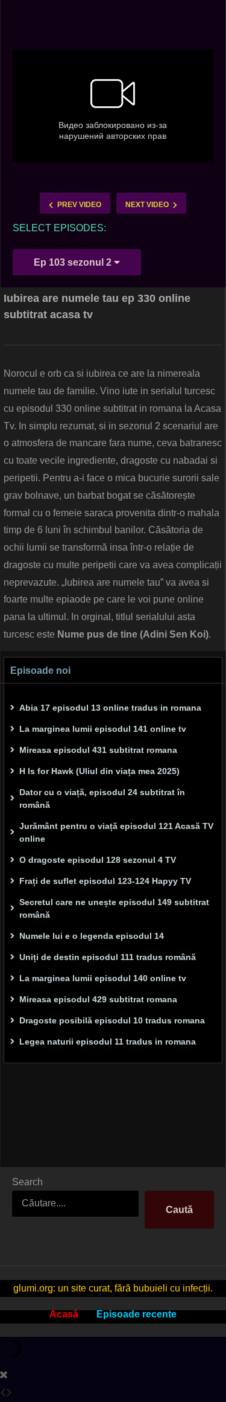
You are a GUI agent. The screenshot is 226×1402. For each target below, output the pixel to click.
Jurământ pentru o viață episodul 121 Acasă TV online (116, 832)
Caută (179, 1210)
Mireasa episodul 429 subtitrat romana (98, 999)
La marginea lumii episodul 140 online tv (102, 978)
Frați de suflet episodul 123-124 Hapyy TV (105, 881)
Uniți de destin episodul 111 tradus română (107, 957)
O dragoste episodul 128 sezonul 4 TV (97, 860)
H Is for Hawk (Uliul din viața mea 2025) (99, 771)
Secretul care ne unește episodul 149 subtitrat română (114, 908)
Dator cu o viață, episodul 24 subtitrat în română (102, 798)
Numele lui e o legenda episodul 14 (91, 936)
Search (27, 1182)
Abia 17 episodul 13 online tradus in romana (110, 707)
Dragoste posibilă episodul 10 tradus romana (112, 1020)
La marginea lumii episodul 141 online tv (102, 729)
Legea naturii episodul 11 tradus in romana (107, 1041)
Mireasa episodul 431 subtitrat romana (98, 750)
